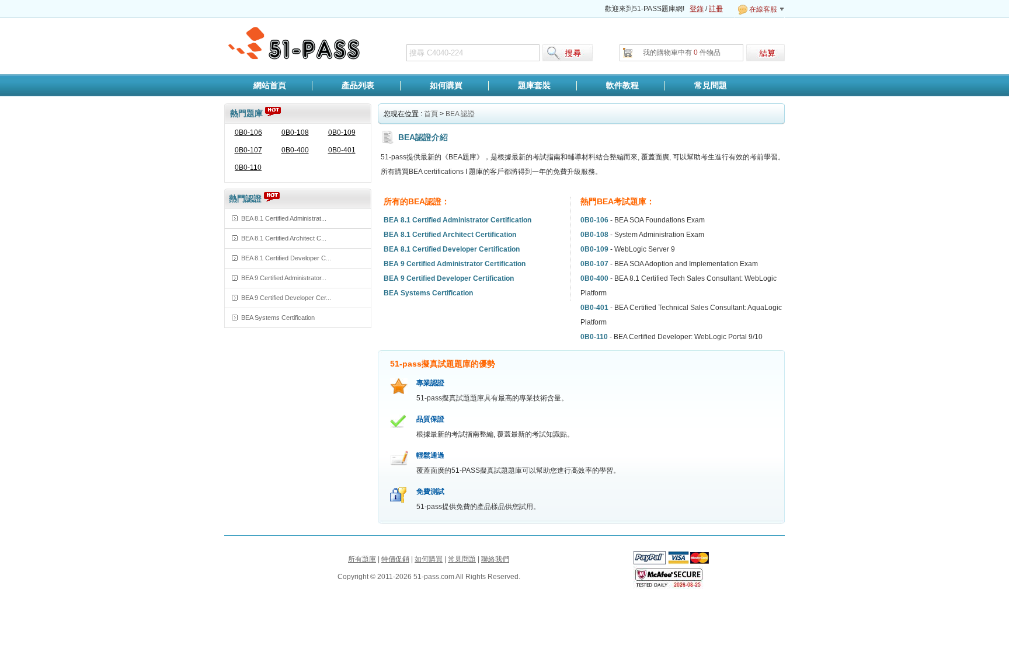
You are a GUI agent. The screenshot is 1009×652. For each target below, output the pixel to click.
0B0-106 (248, 132)
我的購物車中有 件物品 (682, 52)
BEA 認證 (460, 114)
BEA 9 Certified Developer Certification (449, 278)
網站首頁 (269, 85)
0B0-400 (295, 150)
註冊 (716, 9)
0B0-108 (295, 132)
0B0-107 (248, 150)
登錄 (697, 9)
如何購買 (446, 85)
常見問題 (710, 85)
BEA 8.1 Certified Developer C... (286, 258)
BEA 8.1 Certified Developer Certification (452, 249)
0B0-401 (342, 150)
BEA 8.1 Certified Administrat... (283, 218)
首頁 (431, 114)
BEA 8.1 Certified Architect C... (283, 238)
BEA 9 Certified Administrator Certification (455, 264)
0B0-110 (248, 167)
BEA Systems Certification (278, 317)
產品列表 (358, 85)
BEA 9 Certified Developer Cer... (286, 297)
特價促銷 (395, 559)
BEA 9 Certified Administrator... (283, 277)
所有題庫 (362, 559)
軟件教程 (622, 85)
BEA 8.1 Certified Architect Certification (450, 235)
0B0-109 (342, 132)
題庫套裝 (534, 85)
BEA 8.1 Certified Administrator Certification (457, 220)
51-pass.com (295, 44)
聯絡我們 (495, 559)
